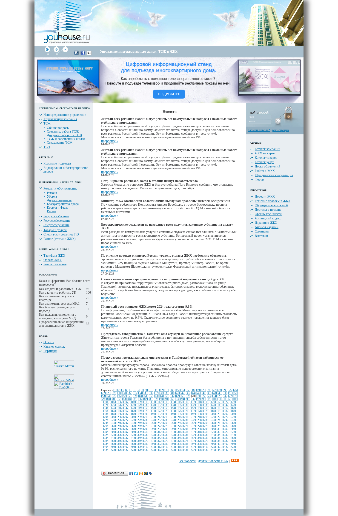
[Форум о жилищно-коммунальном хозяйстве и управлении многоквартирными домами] (56, 54)
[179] (206, 411)
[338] (200, 435)
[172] (160, 411)
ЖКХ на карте (265, 153)
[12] (161, 390)
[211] (153, 417)
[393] (166, 443)
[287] (126, 429)
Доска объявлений (267, 166)
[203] (233, 414)
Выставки (261, 236)
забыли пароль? (259, 130)
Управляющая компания (60, 119)
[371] (153, 440)
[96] (193, 399)
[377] (193, 440)
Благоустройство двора (63, 204)
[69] (188, 396)
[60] (140, 396)
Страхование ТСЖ (59, 142)
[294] (173, 429)
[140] (213, 405)
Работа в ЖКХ (265, 171)
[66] (172, 396)
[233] (166, 420)
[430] (146, 449)
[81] (114, 399)
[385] (113, 443)
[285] (113, 429)
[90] (161, 399)
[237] (193, 420)
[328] (133, 435)
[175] (180, 411)
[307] (126, 432)
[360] (213, 438)
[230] (146, 420)
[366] (120, 440)
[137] (193, 405)
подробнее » (109, 141)
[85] (135, 399)
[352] (160, 438)
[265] (113, 426)
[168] (133, 411)
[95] (188, 399)
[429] (140, 449)
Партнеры (50, 351)
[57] (124, 396)
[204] (106, 417)
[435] (180, 449)
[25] (230, 390)
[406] (120, 446)
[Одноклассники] (141, 473)
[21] (209, 390)
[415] (180, 446)
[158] (200, 408)
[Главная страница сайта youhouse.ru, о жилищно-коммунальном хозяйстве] (47, 54)
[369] (140, 440)
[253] (166, 423)
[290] (146, 429)
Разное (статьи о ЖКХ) (59, 239)
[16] (182, 390)
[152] (160, 408)
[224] (106, 420)
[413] (166, 446)
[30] (119, 393)
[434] (173, 449)
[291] (153, 429)
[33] (135, 393)
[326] (120, 435)
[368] (133, 440)
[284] (106, 429)
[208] (133, 417)
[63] (156, 396)
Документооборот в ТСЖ (64, 135)
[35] (145, 393)
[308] (133, 432)
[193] (166, 414)
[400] (213, 443)
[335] (180, 435)
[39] (167, 393)
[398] (200, 443)
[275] (180, 426)
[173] (166, 411)
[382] (226, 440)
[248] (133, 423)
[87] (145, 399)
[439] (206, 449)
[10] (151, 390)
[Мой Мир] (145, 473)
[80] (108, 399)
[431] (153, 449)
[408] (133, 446)
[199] (206, 414)
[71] (198, 396)
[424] (106, 449)
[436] (186, 449)
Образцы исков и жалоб (271, 205)
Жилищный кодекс (268, 218)
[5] (130, 390)
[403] (233, 443)
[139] (206, 405)
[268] (133, 426)
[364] (106, 440)
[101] (222, 399)
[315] (180, 432)
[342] (226, 435)
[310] (146, 432)
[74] (214, 396)
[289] (140, 429)
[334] (173, 435)
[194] (173, 414)
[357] (193, 438)
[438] (200, 449)
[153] (166, 408)
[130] (146, 405)
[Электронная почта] (65, 54)
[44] (193, 393)
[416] (186, 446)
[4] (126, 390)
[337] (193, 435)
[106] (120, 402)
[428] (133, 449)
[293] (166, 429)
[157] (193, 408)
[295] (180, 429)
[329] (140, 435)
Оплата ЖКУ (52, 260)
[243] (233, 420)
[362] (226, 438)
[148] (133, 408)
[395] (180, 443)
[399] (206, 443)
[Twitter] (136, 473)
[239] (206, 420)
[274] (173, 426)
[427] (126, 449)
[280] (213, 426)
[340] (213, 435)
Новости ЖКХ (265, 196)
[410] (146, 446)
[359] (206, 438)
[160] (213, 408)
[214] (173, 417)
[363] (233, 438)
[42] (182, 393)
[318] (200, 432)
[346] (120, 438)
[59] (135, 396)
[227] (126, 420)
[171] (153, 411)
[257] (193, 423)
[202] (226, 414)
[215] (180, 417)
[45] (198, 393)
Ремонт (52, 193)
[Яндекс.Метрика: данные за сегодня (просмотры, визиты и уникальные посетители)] (64, 363)
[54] (108, 396)
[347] (126, 438)
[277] (193, 426)
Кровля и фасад (57, 207)
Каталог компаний (267, 149)
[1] (115, 390)
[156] (186, 408)
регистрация (280, 130)
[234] (173, 420)
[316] (186, 432)
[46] (204, 393)
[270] (146, 426)
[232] (160, 420)
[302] (226, 429)
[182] (226, 411)
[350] (146, 438)
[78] (235, 396)
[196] (186, 414)
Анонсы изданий (266, 227)
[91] (166, 399)
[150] (146, 408)
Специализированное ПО (61, 234)
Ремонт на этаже (54, 264)
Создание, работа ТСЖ (63, 131)
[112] (160, 402)
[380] (213, 440)
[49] (220, 393)
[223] (233, 417)
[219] (206, 417)
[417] (193, 446)
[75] (220, 396)
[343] (233, 435)
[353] (166, 438)
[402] (226, 443)
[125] (113, 405)
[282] (226, 426)
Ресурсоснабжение (56, 216)
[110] (146, 402)
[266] (120, 426)
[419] (206, 446)
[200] (213, 414)
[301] (220, 429)
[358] (200, 438)
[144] (106, 408)
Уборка (52, 196)
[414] (173, 446)
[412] (160, 446)
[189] (140, 414)
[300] (213, 429)
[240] (213, 420)
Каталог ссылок (54, 346)
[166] (120, 411)
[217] (193, 417)
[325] (113, 435)
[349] (140, 438)
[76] (225, 396)
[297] (193, 429)
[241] (220, 420)
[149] (140, 408)
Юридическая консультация (274, 175)
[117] (193, 402)
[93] (177, 399)
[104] (106, 402)
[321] (220, 432)
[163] (233, 408)
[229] (140, 420)
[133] (166, 405)
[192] (160, 414)
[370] (146, 440)
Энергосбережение (56, 225)
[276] (186, 426)
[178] (200, 411)
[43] (188, 393)
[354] (173, 438)
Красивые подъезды (57, 163)
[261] (220, 423)
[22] (214, 390)
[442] (226, 449)
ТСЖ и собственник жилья (66, 139)
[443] (233, 449)
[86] (140, 399)
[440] (213, 449)
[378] (200, 440)
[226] (120, 420)
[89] (156, 399)
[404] (106, 446)
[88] (151, 399)
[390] (146, 443)
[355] (180, 438)
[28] (108, 393)
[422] (226, 446)
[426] (120, 449)
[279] (206, 426)
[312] (160, 432)
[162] (226, 408)
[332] (160, 435)
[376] (186, 440)
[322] (226, 432)
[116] (186, 402)
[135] (180, 405)
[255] (180, 423)
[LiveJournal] (150, 473)
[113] (166, 402)
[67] (177, 396)
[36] (151, 393)
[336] (186, 435)
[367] (126, 440)
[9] (146, 390)
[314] (173, 432)
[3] (122, 390)
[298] (200, 429)
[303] (233, 429)
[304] (106, 432)
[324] (106, 435)
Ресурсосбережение (56, 220)
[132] (160, 405)
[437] (193, 449)
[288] (133, 429)
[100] (215, 399)
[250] (146, 423)
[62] (151, 396)
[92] (172, 399)
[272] (160, 426)
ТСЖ (47, 123)
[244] (106, 423)
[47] (209, 393)
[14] (172, 390)
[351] (153, 438)
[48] (214, 393)
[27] (103, 393)
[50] (225, 393)
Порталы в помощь (268, 209)
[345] (113, 438)
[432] (160, 449)
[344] (106, 438)
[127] (126, 405)
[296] (186, 429)
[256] (186, 423)
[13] (166, 390)
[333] (166, 435)
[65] (167, 396)
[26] (235, 390)
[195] (180, 414)
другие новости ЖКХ (213, 461)
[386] (120, 443)
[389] (140, 443)
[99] (209, 399)
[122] (226, 402)
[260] (213, 423)
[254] (173, 423)
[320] (213, 432)
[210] (146, 417)
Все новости (187, 461)
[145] (113, 408)
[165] (113, 411)
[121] (220, 402)
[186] (120, 414)
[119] (206, 402)
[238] (200, 420)
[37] (156, 393)
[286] (120, 429)
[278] (200, 426)
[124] (106, 405)
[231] (153, 420)
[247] (126, 423)
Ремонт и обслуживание (60, 188)
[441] (220, 449)
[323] (233, 432)
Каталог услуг (264, 162)
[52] (235, 393)
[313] (166, 432)
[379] (206, 440)
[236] (186, 420)
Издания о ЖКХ (266, 222)
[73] (209, 396)
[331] (153, 435)
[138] (200, 405)
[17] (188, 390)
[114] (173, 402)
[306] (120, 432)
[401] (220, 443)
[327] (126, 435)
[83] (124, 399)
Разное (51, 211)
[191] (153, 414)
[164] (106, 411)
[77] (230, 396)
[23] (219, 390)
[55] (114, 396)
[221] (220, 417)
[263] (233, 423)
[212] (160, 417)
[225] (113, 420)
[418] (200, 446)
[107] (126, 402)
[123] (233, 402)
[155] (180, 408)
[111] (153, 402)
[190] (146, 414)
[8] (142, 390)
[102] (228, 399)
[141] (220, 405)
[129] (140, 405)
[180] (213, 411)
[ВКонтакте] (131, 473)
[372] (160, 440)
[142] (226, 405)
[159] (206, 408)
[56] (119, 396)
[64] (161, 396)
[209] (140, 417)
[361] (220, 438)
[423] (233, 446)
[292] (160, 429)
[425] (113, 449)
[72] (204, 396)
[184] (106, 414)
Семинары (262, 231)
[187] (126, 414)
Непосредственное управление (64, 114)
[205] (113, 417)
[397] (193, 443)
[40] (172, 393)
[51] (230, 393)
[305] (113, 432)
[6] (134, 390)
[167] (126, 411)
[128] (133, 405)
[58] (130, 396)
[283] (233, 426)
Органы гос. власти (268, 214)
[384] (106, 443)
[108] (133, 402)
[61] (145, 396)
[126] (120, 405)
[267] (126, 426)
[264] (106, 426)
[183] (233, 411)
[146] (120, 408)
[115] (180, 402)
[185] (113, 414)
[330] (146, 435)
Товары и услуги (55, 230)
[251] (153, 423)
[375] (180, 440)
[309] (140, 432)
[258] (200, 423)
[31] (124, 393)
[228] (133, 420)
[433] (166, 449)
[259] (206, 423)
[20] (203, 390)
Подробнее (169, 94)
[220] (213, 417)
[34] (140, 393)
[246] (120, 423)
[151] (153, 408)
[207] (126, 417)
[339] (206, 435)
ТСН (46, 147)
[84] (129, 399)
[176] (186, 411)
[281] (220, 426)
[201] (220, 414)
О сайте (48, 342)
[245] (113, 423)
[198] (200, 414)
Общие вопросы (58, 128)
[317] (193, 432)
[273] (166, 426)
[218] (200, 417)
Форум (259, 179)
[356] (186, 438)
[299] (206, 429)
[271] (153, 426)
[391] (153, 443)
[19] (198, 390)
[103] (235, 399)
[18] (193, 390)
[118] (200, 402)
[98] (203, 399)
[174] (173, 411)
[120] (213, 402)
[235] (180, 420)
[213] (166, 417)
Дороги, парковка (59, 200)
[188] (133, 414)
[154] (173, 408)
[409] (140, 446)
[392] (160, 443)
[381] (220, 440)
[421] (220, 446)
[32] (130, 393)
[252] (160, 423)
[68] (182, 396)
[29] (114, 393)
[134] (173, 405)
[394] (173, 443)
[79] (103, 399)
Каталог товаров (266, 157)
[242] (226, 420)
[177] (193, 411)
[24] (225, 390)
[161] (220, 408)
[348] (133, 438)
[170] (146, 411)
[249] (140, 423)
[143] (233, 405)
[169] (140, 411)
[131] (153, 405)
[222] (226, 417)
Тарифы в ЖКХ (54, 255)
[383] (233, 440)
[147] (126, 408)
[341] (220, 435)
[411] (153, 446)
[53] (103, 396)
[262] (226, 423)
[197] (193, 414)
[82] (119, 399)
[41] (177, 393)
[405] (113, 446)
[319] (206, 432)
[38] (161, 393)
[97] (198, 399)
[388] (133, 443)
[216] (186, 417)
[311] (153, 432)
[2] (118, 390)
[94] (182, 399)
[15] (177, 390)
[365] (113, 440)
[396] (186, 443)
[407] (126, 446)
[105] (113, 402)
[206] (120, 417)
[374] (173, 440)
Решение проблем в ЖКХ (272, 201)
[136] (186, 405)
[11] (156, 390)
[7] (138, 390)
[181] (220, 411)
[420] (213, 446)
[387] (126, 443)
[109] (140, 402)
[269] (140, 426)
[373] (166, 440)
